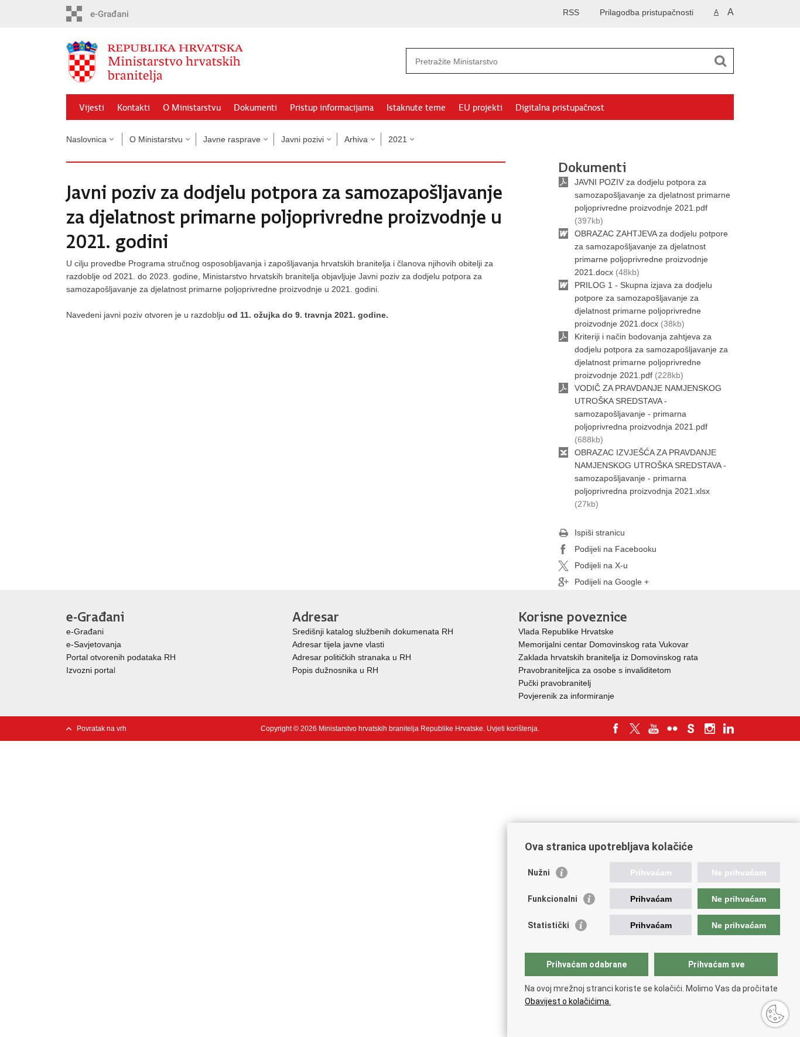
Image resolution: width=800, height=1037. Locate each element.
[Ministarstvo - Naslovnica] (233, 61)
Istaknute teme (416, 107)
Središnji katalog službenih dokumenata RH (372, 631)
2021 (397, 139)
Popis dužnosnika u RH (335, 670)
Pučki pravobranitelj (554, 683)
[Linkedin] (728, 728)
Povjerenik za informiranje (566, 696)
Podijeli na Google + (612, 581)
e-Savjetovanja (93, 644)
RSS (571, 12)
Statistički (548, 925)
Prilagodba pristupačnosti (646, 12)
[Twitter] (635, 728)
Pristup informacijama (332, 107)
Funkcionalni (552, 899)
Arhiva (356, 139)
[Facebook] (616, 728)
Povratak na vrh (102, 728)
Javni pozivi (302, 139)
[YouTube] (653, 728)
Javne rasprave (232, 139)
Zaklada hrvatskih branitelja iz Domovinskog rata (608, 657)
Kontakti (133, 107)
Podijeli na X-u (601, 565)
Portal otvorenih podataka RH (121, 657)
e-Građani (85, 631)
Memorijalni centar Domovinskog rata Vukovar (603, 644)
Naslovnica (86, 139)
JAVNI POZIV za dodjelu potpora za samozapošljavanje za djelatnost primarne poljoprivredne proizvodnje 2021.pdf (652, 194)
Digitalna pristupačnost (559, 107)
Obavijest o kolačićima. (568, 1001)
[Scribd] (691, 728)
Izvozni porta (90, 670)
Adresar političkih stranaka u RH (351, 657)
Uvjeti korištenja (512, 728)
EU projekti (480, 107)
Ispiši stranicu (600, 532)
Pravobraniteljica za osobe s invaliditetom (594, 670)
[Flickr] (672, 728)
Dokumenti (255, 107)
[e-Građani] (116, 14)
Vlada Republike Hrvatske (567, 631)
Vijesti (91, 107)
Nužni (539, 872)
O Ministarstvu (192, 107)
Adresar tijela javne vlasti (338, 644)
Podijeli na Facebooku (616, 549)
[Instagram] (710, 728)
